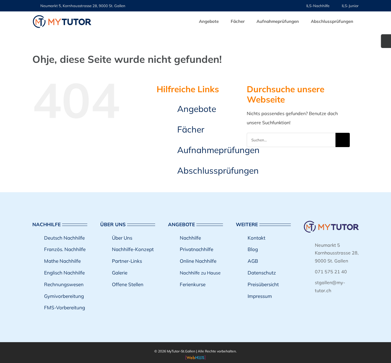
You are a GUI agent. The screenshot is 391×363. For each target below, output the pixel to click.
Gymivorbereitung (64, 296)
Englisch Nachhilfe (64, 273)
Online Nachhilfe (198, 261)
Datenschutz (262, 273)
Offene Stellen (127, 284)
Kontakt (256, 238)
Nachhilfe (190, 238)
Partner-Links (127, 261)
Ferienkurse (193, 284)
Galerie (119, 273)
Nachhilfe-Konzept (133, 249)
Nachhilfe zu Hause (200, 273)
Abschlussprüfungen (218, 170)
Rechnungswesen (64, 284)
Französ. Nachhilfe (65, 249)
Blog (253, 249)
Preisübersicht (263, 284)
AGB (253, 261)
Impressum (260, 296)
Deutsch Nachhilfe (64, 238)
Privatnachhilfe (196, 249)
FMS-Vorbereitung (64, 307)
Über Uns (122, 238)
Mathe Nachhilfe (62, 261)
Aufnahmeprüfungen (218, 150)
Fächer (190, 129)
